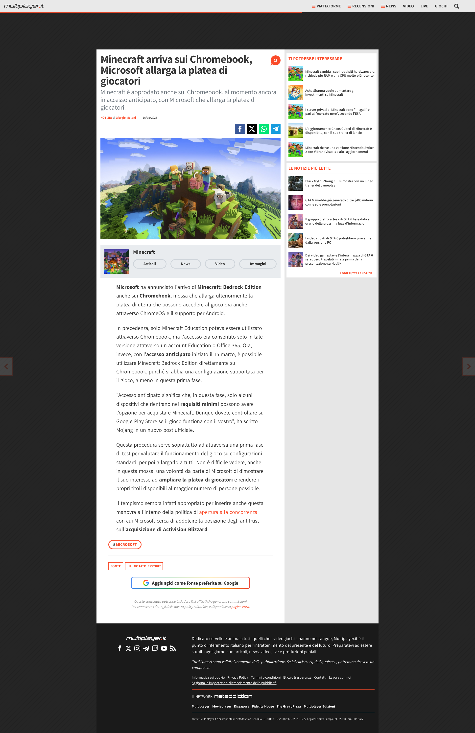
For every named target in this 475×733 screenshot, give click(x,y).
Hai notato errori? (144, 566)
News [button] (391, 6)
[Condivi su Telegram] (276, 129)
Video (408, 6)
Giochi (441, 6)
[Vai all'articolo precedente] (469, 366)
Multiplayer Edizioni (319, 706)
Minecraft (144, 252)
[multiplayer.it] (146, 638)
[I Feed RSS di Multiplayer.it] (173, 648)
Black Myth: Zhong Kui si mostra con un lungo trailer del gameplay (339, 183)
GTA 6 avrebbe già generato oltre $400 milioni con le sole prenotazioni (339, 202)
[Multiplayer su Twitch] (155, 648)
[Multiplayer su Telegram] (146, 648)
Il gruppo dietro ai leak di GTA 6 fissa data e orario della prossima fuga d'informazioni (337, 221)
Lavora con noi (340, 677)
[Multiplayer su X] (128, 648)
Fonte (116, 566)
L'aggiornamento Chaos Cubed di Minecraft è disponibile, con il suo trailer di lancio (338, 130)
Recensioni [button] (363, 6)
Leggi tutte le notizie (356, 273)
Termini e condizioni (266, 677)
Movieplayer (221, 706)
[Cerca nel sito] (457, 6)
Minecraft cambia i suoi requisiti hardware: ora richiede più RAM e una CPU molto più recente (340, 73)
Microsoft (125, 544)
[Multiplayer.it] (24, 6)
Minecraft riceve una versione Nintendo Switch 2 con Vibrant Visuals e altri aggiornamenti (340, 149)
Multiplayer (201, 706)
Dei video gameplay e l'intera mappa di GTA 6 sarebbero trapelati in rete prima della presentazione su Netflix (339, 259)
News (185, 263)
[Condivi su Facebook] (240, 129)
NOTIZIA (106, 117)
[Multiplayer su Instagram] (137, 648)
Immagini (258, 263)
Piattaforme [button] (329, 6)
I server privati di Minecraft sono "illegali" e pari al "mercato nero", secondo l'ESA (337, 111)
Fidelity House (263, 706)
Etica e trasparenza (297, 677)
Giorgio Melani (126, 117)
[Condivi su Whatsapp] (264, 129)
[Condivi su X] (252, 129)
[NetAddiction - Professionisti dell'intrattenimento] (233, 697)
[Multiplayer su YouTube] (164, 648)
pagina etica (240, 606)
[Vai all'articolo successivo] (6, 366)
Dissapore (241, 706)
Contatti (320, 677)
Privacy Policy (237, 677)
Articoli (149, 263)
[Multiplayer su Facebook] (119, 648)
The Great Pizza (289, 706)
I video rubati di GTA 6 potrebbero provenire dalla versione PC (338, 240)
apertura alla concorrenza (228, 511)
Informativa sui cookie (208, 677)
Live (424, 6)
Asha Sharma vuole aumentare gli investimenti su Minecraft (330, 92)
